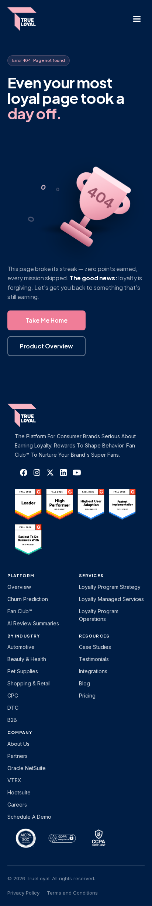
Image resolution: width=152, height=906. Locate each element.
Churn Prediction (27, 599)
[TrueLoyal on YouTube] (76, 472)
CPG (12, 695)
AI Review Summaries (33, 623)
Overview (19, 587)
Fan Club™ (19, 611)
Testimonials (94, 659)
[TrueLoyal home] (33, 415)
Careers (17, 804)
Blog (84, 683)
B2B (12, 720)
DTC (12, 708)
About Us (18, 744)
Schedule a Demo (29, 817)
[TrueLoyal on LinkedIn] (63, 472)
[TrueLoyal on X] (50, 472)
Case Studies (95, 647)
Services (91, 575)
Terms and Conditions (72, 893)
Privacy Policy (23, 893)
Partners (17, 756)
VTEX (14, 780)
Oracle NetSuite (26, 768)
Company (19, 732)
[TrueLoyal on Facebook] (23, 472)
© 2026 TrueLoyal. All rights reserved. (51, 878)
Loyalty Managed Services (111, 599)
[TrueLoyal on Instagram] (36, 472)
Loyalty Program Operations (98, 615)
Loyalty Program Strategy (110, 587)
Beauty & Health (26, 659)
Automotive (21, 647)
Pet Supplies (22, 671)
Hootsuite (19, 792)
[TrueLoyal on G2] (28, 504)
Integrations (93, 671)
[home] (25, 19)
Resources (94, 635)
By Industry (23, 635)
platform (20, 575)
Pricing (87, 695)
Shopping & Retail (29, 683)
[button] (137, 19)
